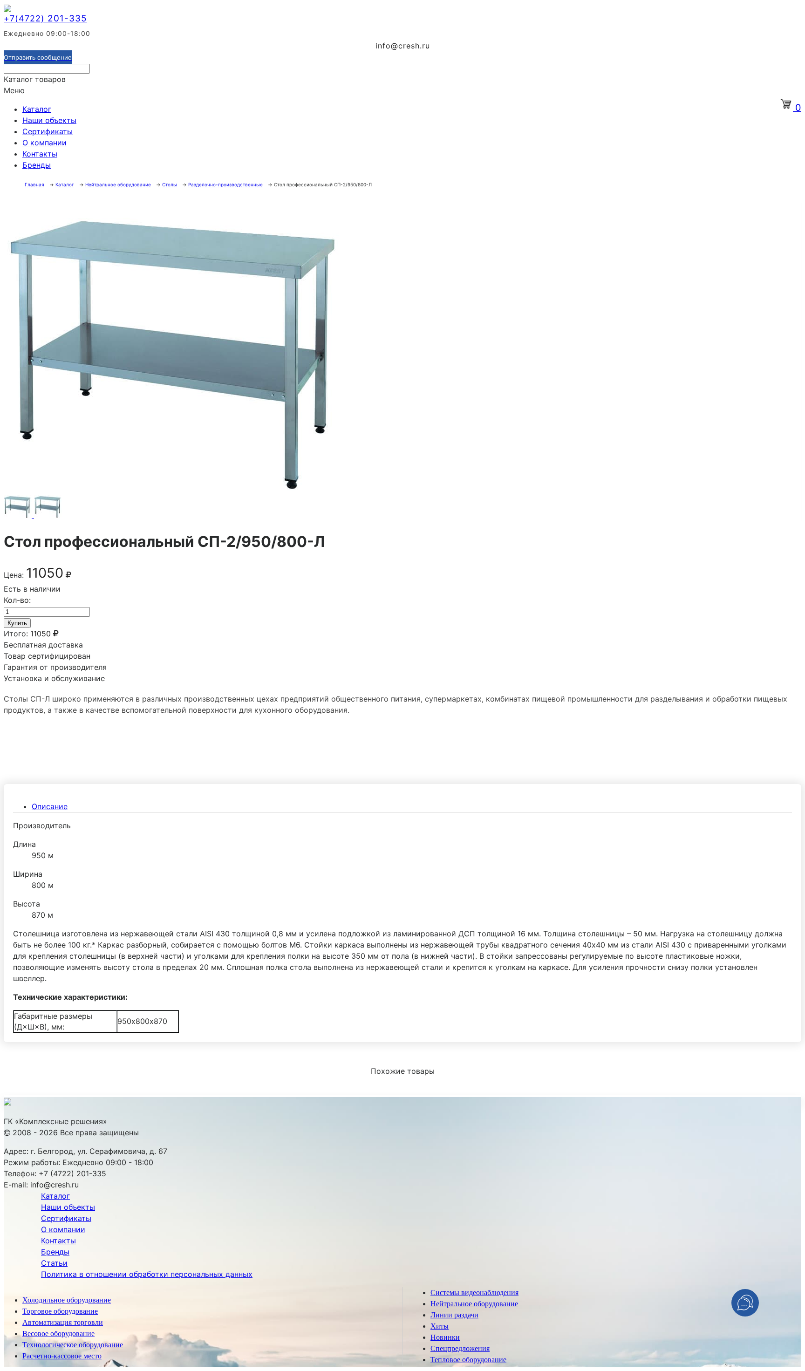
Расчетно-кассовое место (62, 1356)
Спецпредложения (460, 1348)
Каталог (36, 109)
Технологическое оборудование (72, 1345)
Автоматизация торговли (62, 1322)
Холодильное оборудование (66, 1300)
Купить (17, 623)
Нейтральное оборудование (474, 1304)
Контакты (39, 153)
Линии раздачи (454, 1315)
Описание (50, 806)
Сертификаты (47, 131)
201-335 (45, 18)
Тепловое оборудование (468, 1360)
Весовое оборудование (58, 1333)
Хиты (439, 1326)
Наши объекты (49, 120)
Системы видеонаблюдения (474, 1292)
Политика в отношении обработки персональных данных (146, 1274)
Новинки (445, 1337)
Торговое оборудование (60, 1311)
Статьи (54, 1263)
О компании (44, 142)
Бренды (36, 165)
